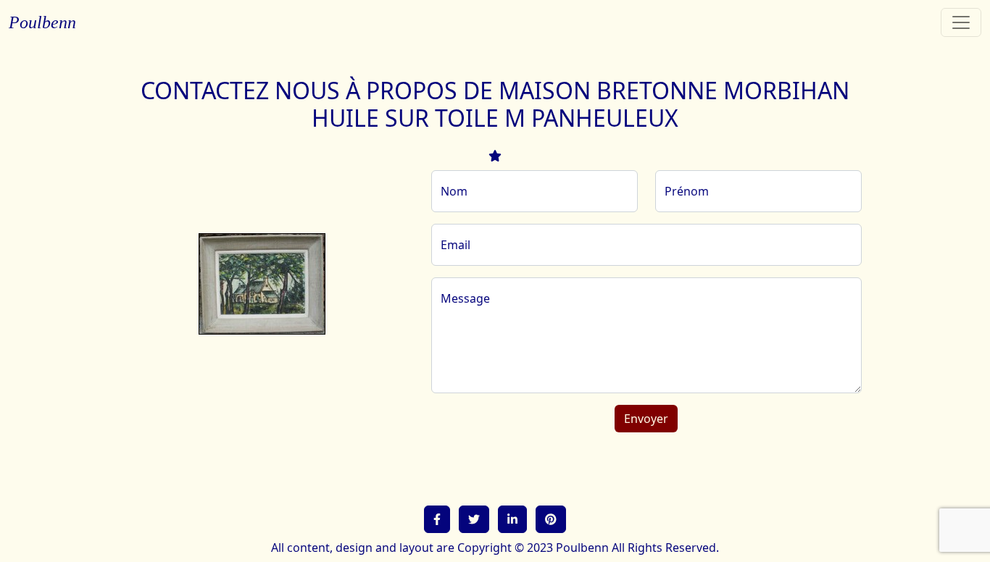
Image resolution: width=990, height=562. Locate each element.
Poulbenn (42, 22)
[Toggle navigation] (961, 22)
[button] (437, 519)
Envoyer (646, 419)
